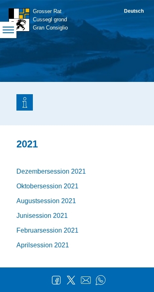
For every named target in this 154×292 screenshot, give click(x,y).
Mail (86, 280)
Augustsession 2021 (46, 200)
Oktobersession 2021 (47, 186)
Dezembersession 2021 (51, 171)
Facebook (56, 280)
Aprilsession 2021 (42, 245)
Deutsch (134, 11)
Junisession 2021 (42, 215)
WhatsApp (100, 280)
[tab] (24, 103)
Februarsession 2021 (47, 230)
